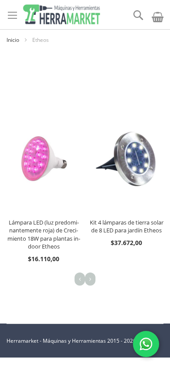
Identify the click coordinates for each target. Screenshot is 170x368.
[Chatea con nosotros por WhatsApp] (146, 344)
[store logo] (61, 14)
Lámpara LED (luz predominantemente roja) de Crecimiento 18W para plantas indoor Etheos (43, 234)
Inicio (13, 40)
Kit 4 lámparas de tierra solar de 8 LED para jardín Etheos (126, 226)
